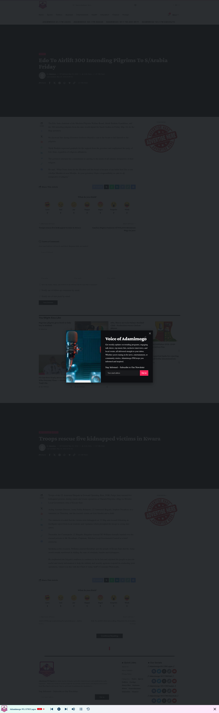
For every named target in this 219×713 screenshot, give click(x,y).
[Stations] (81, 709)
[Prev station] (66, 709)
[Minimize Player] (215, 709)
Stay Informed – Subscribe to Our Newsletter (124, 367)
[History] (88, 709)
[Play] (59, 709)
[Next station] (52, 709)
